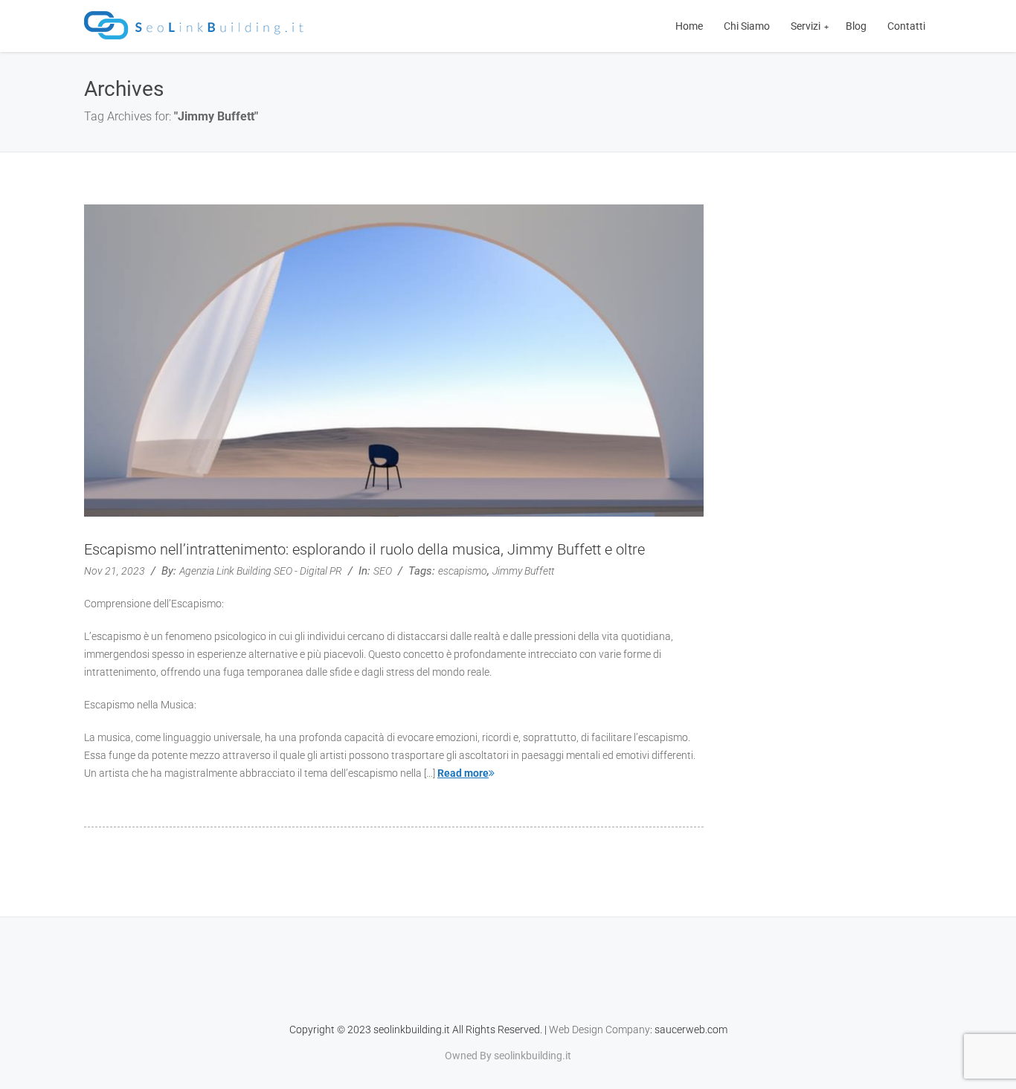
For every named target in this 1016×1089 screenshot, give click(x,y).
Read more (463, 773)
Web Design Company (599, 1029)
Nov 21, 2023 (114, 571)
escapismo (462, 571)
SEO (382, 571)
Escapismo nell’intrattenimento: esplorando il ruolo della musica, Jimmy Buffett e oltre (364, 549)
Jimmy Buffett (523, 571)
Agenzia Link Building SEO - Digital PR (260, 571)
